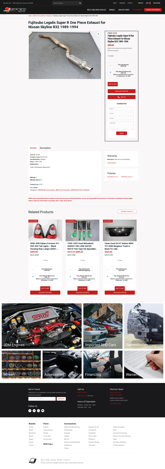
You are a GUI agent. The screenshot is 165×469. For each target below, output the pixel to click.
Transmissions (48, 430)
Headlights (92, 433)
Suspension (68, 445)
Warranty (59, 460)
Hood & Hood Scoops (120, 433)
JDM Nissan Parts (77, 190)
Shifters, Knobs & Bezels (72, 442)
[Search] (80, 3)
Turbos (66, 448)
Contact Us (66, 460)
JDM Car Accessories (39, 16)
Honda (31, 427)
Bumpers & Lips (94, 427)
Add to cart (113, 84)
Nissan (31, 436)
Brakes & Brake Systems (72, 427)
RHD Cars (48, 444)
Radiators (92, 439)
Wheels (45, 433)
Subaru (31, 439)
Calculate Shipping (121, 91)
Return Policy (112, 177)
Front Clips (46, 436)
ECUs (115, 430)
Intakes (66, 436)
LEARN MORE (111, 163)
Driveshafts (92, 430)
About (42, 460)
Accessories (47, 439)
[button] (29, 410)
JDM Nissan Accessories (46, 190)
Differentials (68, 430)
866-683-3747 (82, 396)
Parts (46, 424)
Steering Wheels (94, 442)
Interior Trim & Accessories (122, 436)
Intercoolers (93, 436)
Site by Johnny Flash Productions (74, 463)
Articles (47, 460)
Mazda (31, 430)
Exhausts (49, 16)
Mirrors (66, 439)
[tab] (33, 148)
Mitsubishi (32, 433)
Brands (32, 424)
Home (30, 16)
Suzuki (31, 442)
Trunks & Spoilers (118, 445)
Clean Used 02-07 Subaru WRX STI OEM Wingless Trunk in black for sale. (119, 246)
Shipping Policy (127, 177)
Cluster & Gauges (118, 427)
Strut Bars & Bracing (119, 442)
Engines (46, 427)
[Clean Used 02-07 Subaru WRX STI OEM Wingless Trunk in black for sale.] (120, 230)
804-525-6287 (82, 392)
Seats (115, 439)
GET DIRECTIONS (115, 403)
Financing (53, 460)
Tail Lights (92, 445)
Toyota (31, 445)
